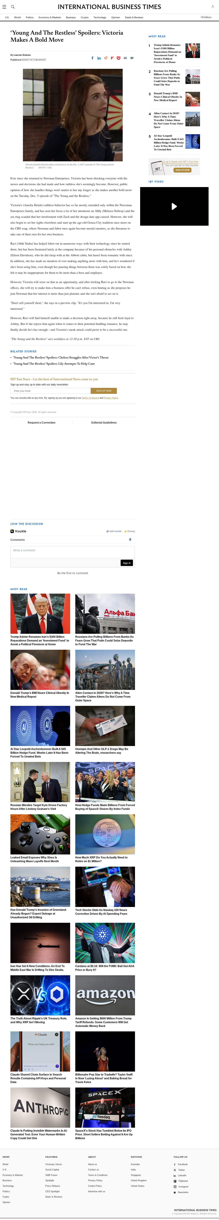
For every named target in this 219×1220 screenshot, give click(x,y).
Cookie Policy (95, 1186)
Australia (135, 1164)
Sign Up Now (182, 170)
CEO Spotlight (52, 1191)
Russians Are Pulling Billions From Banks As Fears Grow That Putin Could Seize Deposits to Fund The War (104, 640)
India (133, 1169)
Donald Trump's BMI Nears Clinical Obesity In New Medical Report (168, 97)
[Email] (125, 58)
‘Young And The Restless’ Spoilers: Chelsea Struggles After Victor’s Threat (60, 357)
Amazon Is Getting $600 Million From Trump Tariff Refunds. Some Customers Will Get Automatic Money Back (103, 1022)
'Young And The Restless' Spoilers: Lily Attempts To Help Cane (54, 364)
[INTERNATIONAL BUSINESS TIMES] (109, 7)
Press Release (52, 1186)
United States (137, 1186)
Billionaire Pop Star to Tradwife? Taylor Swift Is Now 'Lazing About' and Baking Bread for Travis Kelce (104, 1078)
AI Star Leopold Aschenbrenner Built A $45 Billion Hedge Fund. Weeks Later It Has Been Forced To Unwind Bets (39, 753)
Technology (100, 17)
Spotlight (49, 1180)
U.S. (7, 17)
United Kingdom (139, 1180)
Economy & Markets (50, 17)
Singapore (136, 1175)
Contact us (93, 1169)
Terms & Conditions (98, 1175)
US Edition (206, 17)
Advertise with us (96, 1191)
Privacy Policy (111, 398)
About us (92, 1164)
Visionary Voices (53, 1164)
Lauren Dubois (22, 54)
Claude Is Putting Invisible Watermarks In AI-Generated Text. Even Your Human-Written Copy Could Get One (38, 1134)
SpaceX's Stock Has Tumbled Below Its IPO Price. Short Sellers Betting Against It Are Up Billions (104, 1134)
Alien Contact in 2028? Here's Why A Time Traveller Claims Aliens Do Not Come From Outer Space (102, 696)
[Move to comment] (132, 58)
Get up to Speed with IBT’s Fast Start (180, 162)
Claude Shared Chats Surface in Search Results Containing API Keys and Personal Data (38, 1078)
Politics (30, 17)
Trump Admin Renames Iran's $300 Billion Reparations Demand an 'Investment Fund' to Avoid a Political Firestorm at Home (39, 640)
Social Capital (52, 1169)
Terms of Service (90, 398)
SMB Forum (51, 1175)
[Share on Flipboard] (112, 58)
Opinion (115, 17)
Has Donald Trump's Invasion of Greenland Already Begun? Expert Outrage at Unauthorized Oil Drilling (38, 913)
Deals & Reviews (134, 17)
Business (71, 17)
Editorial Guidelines (104, 422)
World (17, 17)
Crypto (84, 17)
